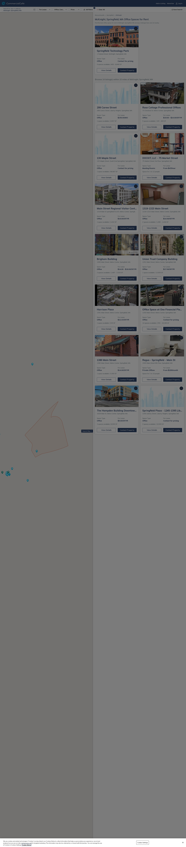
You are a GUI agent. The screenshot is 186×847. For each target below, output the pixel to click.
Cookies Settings (142, 842)
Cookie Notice (26, 845)
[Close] (183, 842)
